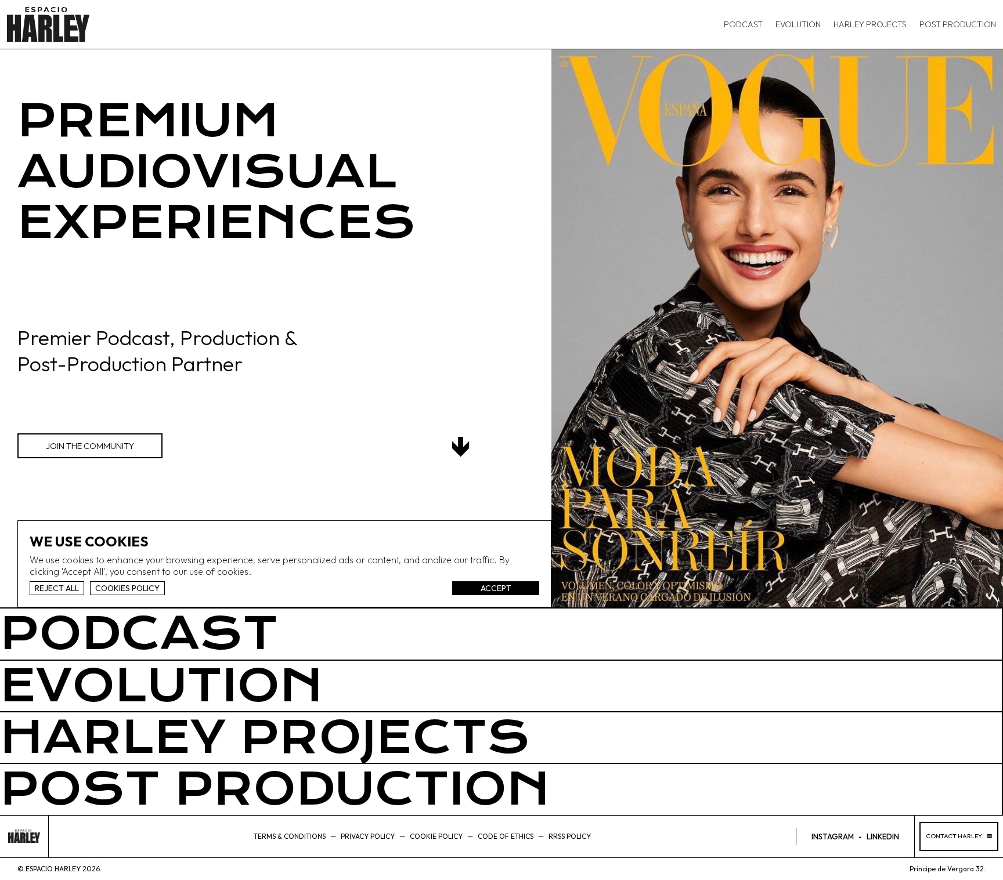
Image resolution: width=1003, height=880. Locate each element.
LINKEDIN (883, 836)
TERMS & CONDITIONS (290, 836)
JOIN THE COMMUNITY (90, 445)
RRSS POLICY (570, 836)
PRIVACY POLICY (368, 836)
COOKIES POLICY (127, 588)
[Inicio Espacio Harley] (48, 24)
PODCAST (743, 24)
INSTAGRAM (832, 836)
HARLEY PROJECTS (870, 24)
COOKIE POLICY (436, 836)
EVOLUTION (798, 24)
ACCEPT (496, 588)
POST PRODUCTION (957, 24)
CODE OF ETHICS (505, 836)
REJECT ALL (57, 588)
